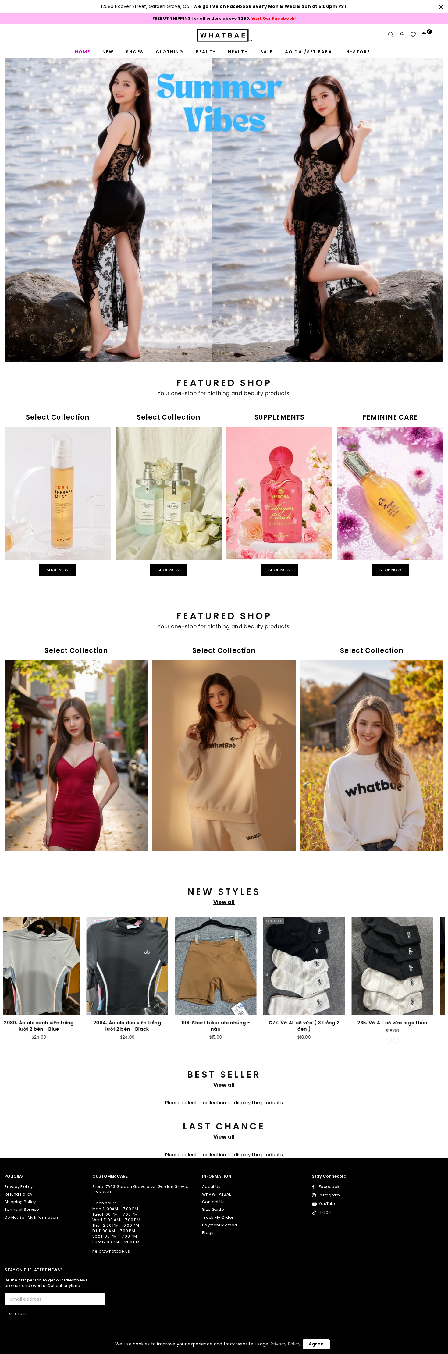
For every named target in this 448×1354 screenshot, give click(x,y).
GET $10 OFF (224, 789)
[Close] (308, 548)
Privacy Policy (285, 1344)
